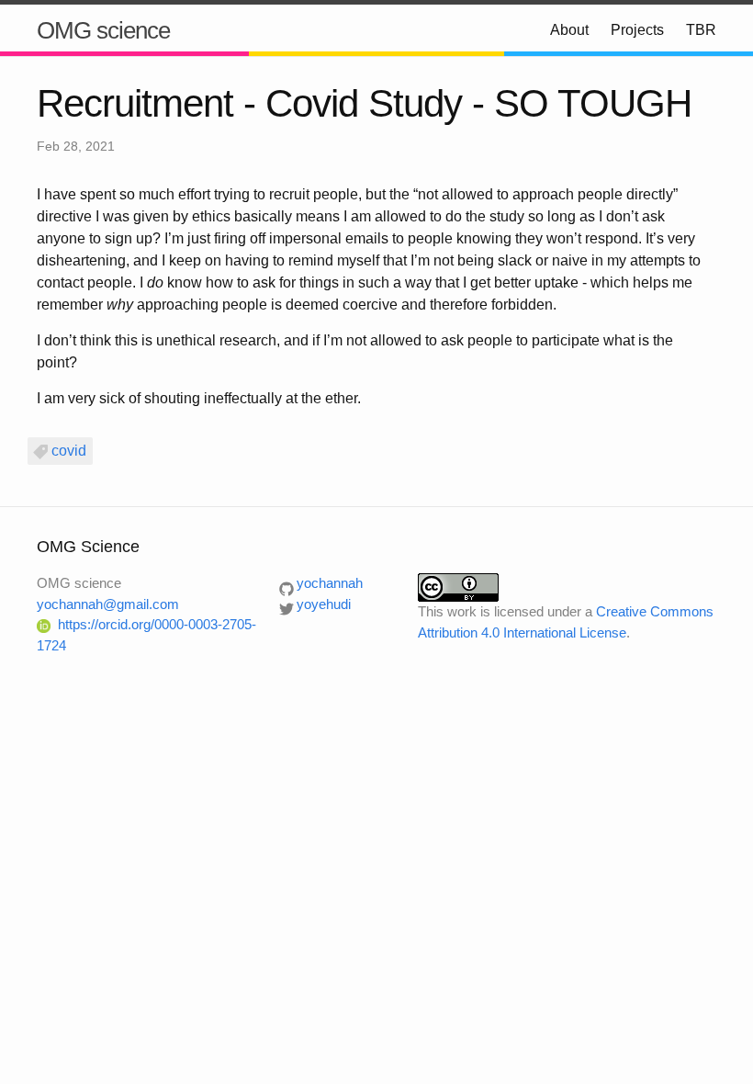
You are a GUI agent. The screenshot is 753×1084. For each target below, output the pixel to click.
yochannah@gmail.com (108, 604)
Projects (637, 30)
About (569, 30)
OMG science (103, 30)
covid (68, 450)
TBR (701, 30)
